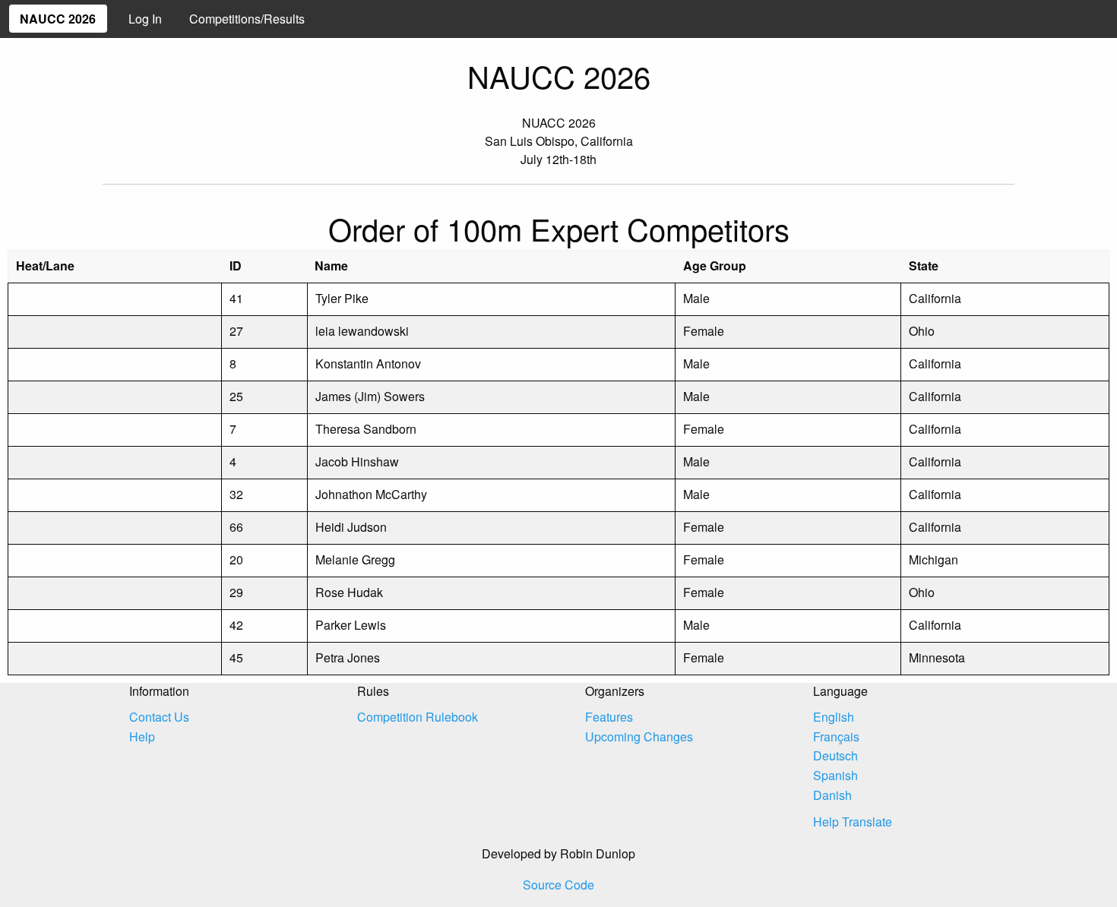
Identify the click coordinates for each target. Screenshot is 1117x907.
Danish (832, 795)
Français (836, 736)
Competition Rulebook (417, 716)
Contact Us (159, 716)
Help (142, 736)
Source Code (558, 884)
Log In (145, 18)
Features (609, 716)
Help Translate (852, 821)
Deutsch (835, 755)
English (833, 716)
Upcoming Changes (639, 736)
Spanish (835, 775)
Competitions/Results (247, 18)
